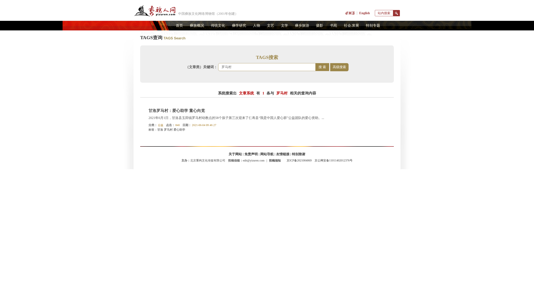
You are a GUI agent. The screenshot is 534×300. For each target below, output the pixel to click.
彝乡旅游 (302, 26)
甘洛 (160, 129)
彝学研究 (239, 26)
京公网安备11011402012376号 (334, 160)
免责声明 (251, 154)
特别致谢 (298, 154)
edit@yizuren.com (253, 160)
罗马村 (168, 129)
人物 (256, 26)
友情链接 (283, 154)
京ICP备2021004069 (299, 160)
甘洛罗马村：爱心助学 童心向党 (177, 110)
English (364, 13)
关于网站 (235, 154)
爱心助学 (179, 129)
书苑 (333, 26)
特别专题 (373, 26)
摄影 (319, 26)
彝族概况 (197, 26)
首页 (179, 26)
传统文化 (218, 26)
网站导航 (267, 154)
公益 (160, 125)
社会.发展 (351, 26)
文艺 (270, 26)
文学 (284, 26)
